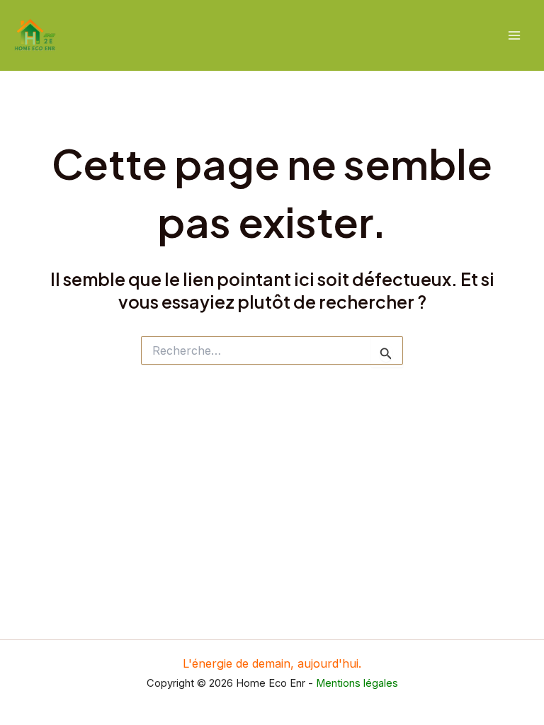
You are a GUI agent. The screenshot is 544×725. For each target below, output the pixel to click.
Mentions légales (357, 683)
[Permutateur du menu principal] (514, 36)
